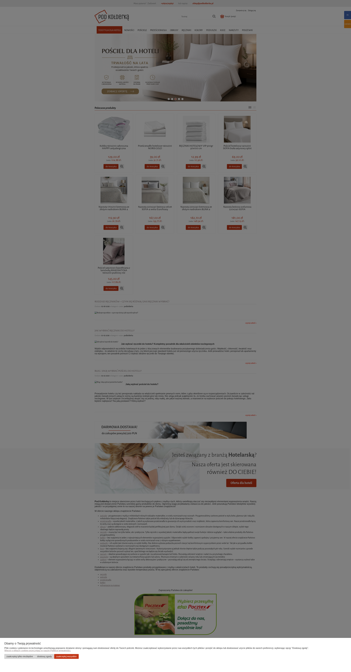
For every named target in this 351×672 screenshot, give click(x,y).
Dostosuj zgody (44, 656)
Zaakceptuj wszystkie (66, 656)
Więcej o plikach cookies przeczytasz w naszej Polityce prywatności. (37, 650)
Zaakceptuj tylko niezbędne (19, 656)
